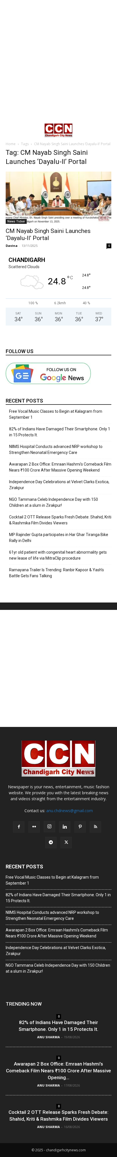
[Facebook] (18, 827)
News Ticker (16, 221)
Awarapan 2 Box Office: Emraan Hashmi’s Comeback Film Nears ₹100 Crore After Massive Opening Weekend (60, 467)
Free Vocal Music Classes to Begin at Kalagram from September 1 (55, 414)
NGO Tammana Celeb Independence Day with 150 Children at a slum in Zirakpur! (53, 502)
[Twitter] (66, 842)
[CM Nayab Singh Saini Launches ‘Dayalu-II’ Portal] (58, 198)
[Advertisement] (58, 61)
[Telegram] (51, 842)
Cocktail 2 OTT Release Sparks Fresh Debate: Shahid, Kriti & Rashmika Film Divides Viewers (60, 520)
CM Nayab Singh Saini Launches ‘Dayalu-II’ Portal (48, 234)
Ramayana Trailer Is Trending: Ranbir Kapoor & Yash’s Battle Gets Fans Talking (56, 573)
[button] (10, 130)
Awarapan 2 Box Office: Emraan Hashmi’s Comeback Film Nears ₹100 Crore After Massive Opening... (58, 1070)
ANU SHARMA (48, 1037)
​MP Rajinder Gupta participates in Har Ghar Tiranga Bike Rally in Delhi (58, 537)
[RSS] (95, 827)
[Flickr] (34, 827)
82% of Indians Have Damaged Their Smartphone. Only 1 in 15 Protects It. (59, 432)
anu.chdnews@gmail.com (69, 810)
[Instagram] (49, 826)
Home (11, 143)
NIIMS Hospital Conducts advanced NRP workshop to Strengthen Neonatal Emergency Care (56, 449)
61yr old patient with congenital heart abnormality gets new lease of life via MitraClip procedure (58, 555)
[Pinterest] (80, 827)
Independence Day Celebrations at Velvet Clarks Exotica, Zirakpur (59, 485)
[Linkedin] (64, 827)
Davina (12, 245)
